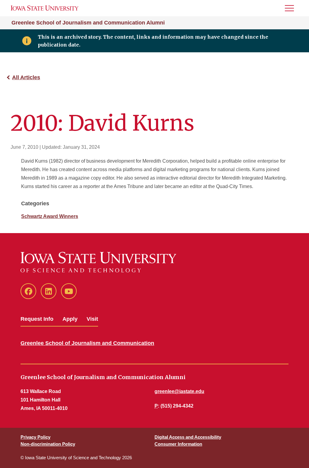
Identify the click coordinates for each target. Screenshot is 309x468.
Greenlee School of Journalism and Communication (87, 343)
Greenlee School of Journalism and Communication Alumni (88, 23)
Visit (92, 319)
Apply (70, 319)
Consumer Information (178, 444)
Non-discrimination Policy (48, 444)
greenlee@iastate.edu (179, 391)
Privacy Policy (35, 437)
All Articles (26, 77)
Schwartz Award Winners (49, 216)
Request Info (37, 319)
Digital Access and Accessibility (187, 437)
